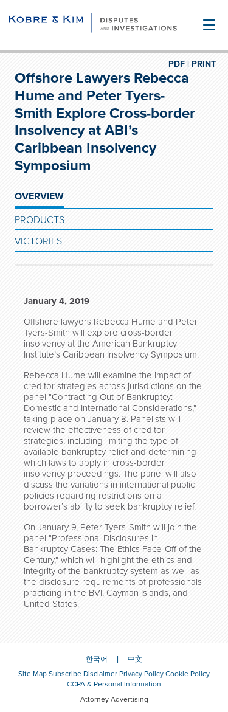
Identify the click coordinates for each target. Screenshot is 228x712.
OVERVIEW (39, 196)
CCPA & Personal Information (114, 684)
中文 (135, 659)
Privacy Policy (141, 673)
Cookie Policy (187, 673)
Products (39, 220)
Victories (38, 241)
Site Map (32, 673)
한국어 (97, 659)
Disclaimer (100, 673)
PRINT (204, 64)
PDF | (178, 64)
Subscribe (65, 673)
